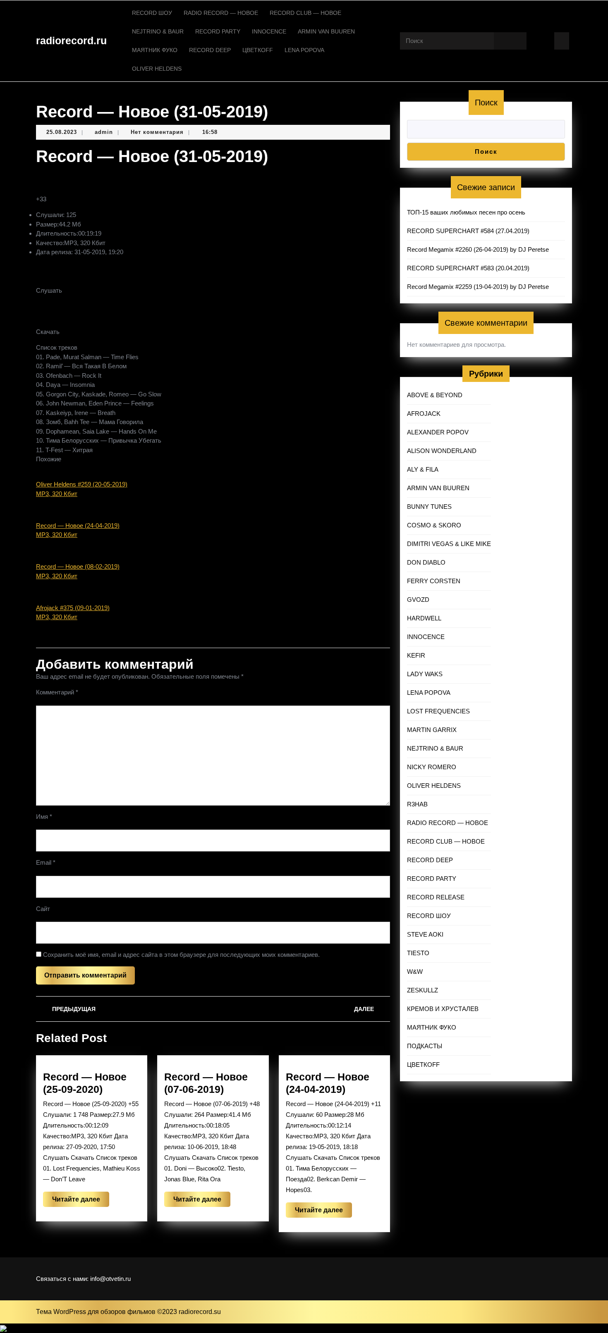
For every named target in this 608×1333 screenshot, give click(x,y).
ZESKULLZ (422, 990)
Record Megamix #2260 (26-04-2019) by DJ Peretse (478, 249)
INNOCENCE (269, 31)
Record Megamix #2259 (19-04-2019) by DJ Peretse (478, 286)
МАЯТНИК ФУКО (154, 50)
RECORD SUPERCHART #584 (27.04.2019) (468, 230)
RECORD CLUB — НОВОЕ (305, 13)
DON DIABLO (426, 562)
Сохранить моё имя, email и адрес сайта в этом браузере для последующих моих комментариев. (181, 954)
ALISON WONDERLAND (441, 450)
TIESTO (418, 952)
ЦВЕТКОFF (257, 50)
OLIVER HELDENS (157, 68)
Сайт (43, 908)
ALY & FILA (422, 469)
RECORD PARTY (217, 31)
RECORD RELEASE (435, 897)
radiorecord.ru (71, 40)
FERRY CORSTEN (433, 580)
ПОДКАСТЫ (424, 1045)
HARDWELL (424, 618)
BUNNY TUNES (429, 506)
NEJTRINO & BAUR (158, 31)
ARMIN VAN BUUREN (326, 31)
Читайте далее (80, 1201)
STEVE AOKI (425, 934)
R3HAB (417, 804)
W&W (415, 971)
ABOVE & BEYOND (434, 394)
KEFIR (416, 655)
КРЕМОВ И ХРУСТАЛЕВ (443, 1008)
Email (45, 862)
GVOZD (418, 599)
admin (104, 132)
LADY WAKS (425, 673)
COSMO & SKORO (434, 525)
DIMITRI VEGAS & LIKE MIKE (449, 543)
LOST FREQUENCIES (438, 711)
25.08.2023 (61, 132)
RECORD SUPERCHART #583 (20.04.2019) (468, 268)
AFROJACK (423, 413)
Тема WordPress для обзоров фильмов (96, 1311)
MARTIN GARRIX (432, 729)
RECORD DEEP (210, 50)
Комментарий (57, 692)
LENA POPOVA (304, 50)
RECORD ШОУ (152, 13)
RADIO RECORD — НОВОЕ (221, 13)
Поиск (486, 102)
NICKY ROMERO (431, 766)
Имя (44, 816)
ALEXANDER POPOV (438, 432)
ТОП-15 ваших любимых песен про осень (466, 212)
